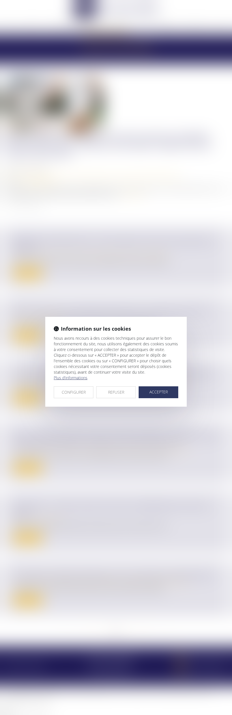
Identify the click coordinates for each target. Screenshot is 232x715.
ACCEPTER (158, 392)
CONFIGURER (74, 392)
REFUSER (116, 392)
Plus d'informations (70, 377)
